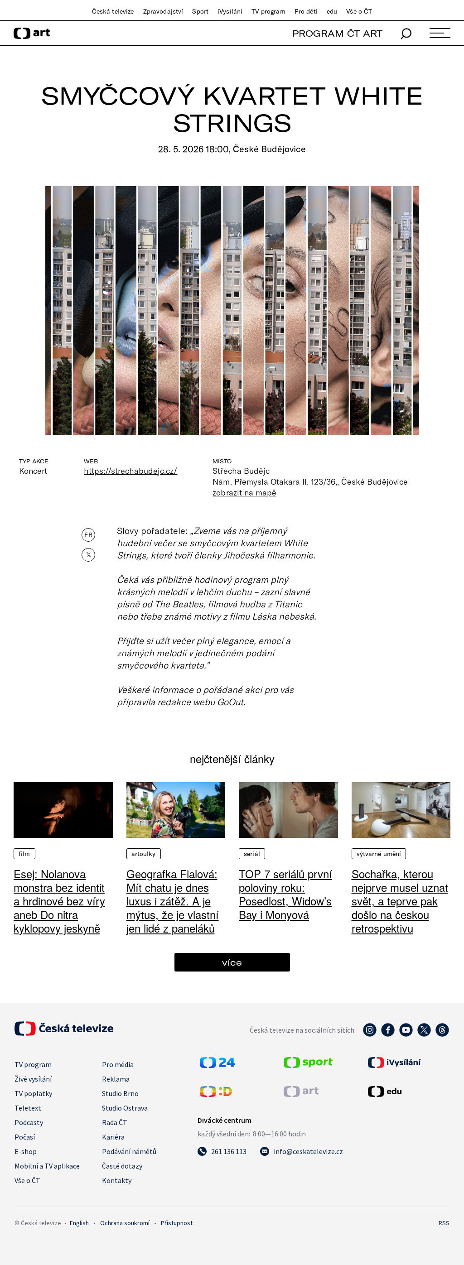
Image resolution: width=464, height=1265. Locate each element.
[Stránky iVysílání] (407, 1062)
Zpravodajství (163, 11)
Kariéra (113, 1136)
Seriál (252, 854)
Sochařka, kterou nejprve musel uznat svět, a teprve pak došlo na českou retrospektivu (400, 901)
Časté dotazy (122, 1165)
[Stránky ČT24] (217, 1065)
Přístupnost (177, 1223)
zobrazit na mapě (244, 492)
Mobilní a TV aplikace (47, 1165)
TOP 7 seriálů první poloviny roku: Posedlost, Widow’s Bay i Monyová (285, 894)
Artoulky (143, 854)
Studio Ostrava (125, 1107)
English (79, 1223)
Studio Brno (120, 1093)
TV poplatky (33, 1093)
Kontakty (116, 1180)
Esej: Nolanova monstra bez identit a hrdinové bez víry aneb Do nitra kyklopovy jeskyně (59, 901)
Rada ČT (114, 1122)
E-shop (25, 1151)
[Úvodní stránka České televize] (63, 1033)
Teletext (27, 1107)
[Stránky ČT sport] (308, 1065)
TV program (268, 11)
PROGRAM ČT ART (337, 33)
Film (24, 854)
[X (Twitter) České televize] (424, 1034)
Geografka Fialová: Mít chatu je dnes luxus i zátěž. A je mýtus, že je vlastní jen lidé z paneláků (172, 901)
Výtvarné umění (379, 854)
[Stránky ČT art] (301, 1094)
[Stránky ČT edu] (407, 1091)
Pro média (118, 1064)
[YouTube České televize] (406, 1034)
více (232, 962)
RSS (444, 1223)
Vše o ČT (359, 11)
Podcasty (28, 1122)
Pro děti (306, 11)
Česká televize (113, 11)
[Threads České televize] (442, 1034)
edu (332, 11)
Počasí (24, 1136)
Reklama (116, 1078)
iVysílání (230, 11)
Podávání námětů (129, 1151)
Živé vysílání (33, 1078)
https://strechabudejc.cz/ (130, 471)
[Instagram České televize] (369, 1034)
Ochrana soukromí (125, 1223)
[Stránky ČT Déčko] (216, 1094)
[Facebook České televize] (388, 1034)
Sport (200, 11)
